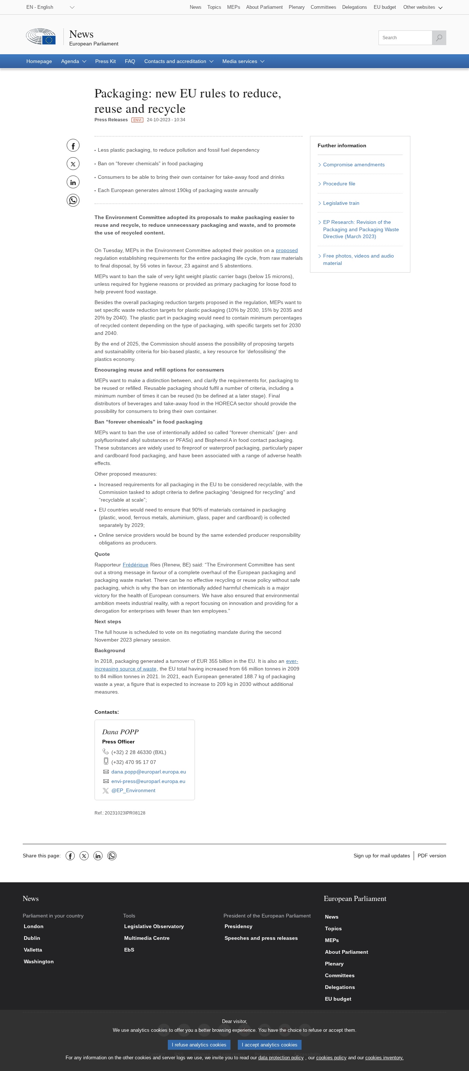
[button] (423, 7)
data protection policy (281, 1057)
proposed (287, 250)
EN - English (39, 7)
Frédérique (135, 565)
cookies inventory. (384, 1057)
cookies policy (331, 1057)
